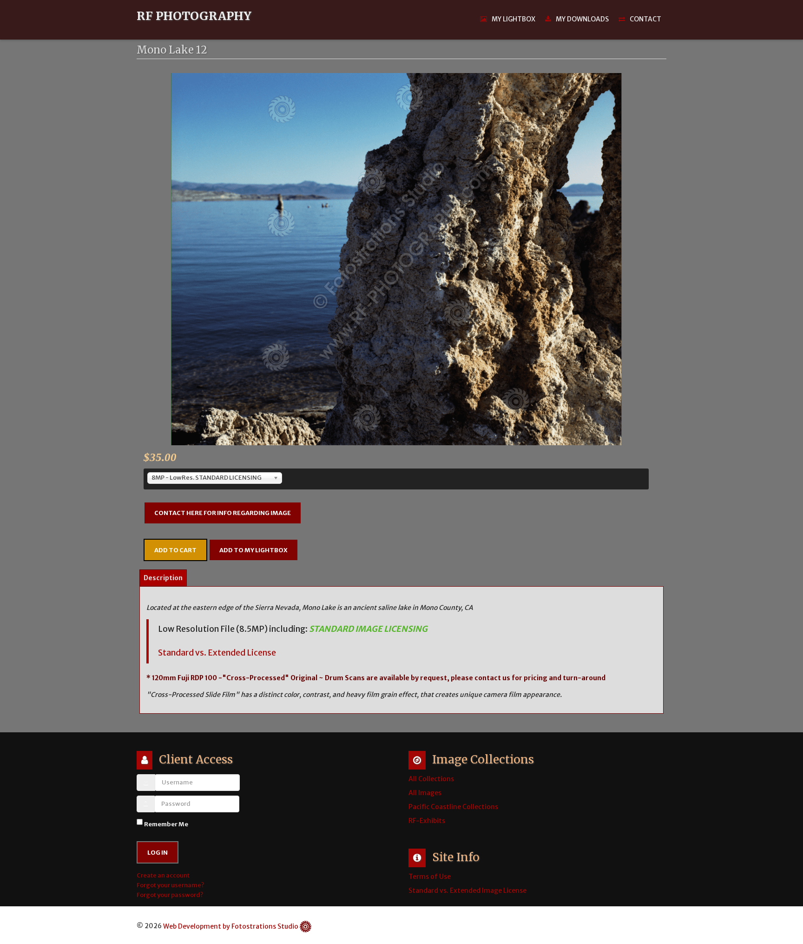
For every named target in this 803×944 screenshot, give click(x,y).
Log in (157, 853)
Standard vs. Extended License (217, 653)
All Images (424, 793)
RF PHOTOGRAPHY (194, 16)
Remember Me (166, 824)
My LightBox (513, 19)
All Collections (431, 779)
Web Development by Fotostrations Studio (230, 926)
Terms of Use (429, 876)
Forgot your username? (170, 885)
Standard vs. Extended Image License (467, 890)
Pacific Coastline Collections (453, 807)
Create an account (164, 875)
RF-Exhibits (426, 821)
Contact (645, 19)
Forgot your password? (170, 895)
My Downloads (582, 19)
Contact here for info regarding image (222, 513)
